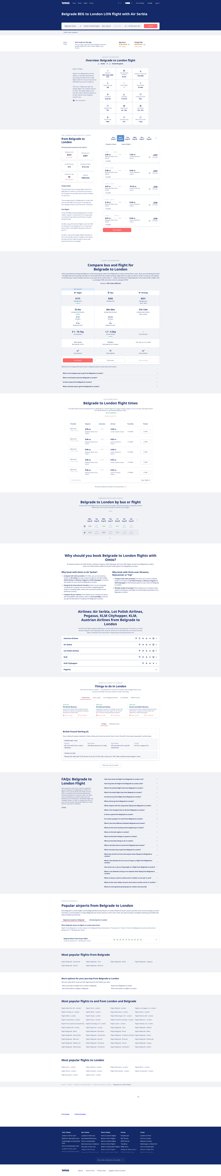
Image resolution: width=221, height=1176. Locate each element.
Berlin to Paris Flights (108, 1138)
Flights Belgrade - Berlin (118, 962)
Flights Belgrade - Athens (143, 1047)
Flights (85, 3)
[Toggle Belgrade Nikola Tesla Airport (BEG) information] (156, 940)
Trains (74, 3)
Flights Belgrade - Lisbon (143, 1035)
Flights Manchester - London (119, 1071)
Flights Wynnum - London (94, 1027)
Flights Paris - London (93, 1008)
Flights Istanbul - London (94, 1071)
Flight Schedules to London (102, 1085)
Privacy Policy (101, 1171)
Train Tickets (66, 1132)
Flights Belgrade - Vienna (69, 966)
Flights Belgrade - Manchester (71, 1047)
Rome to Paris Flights (108, 1144)
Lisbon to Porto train (69, 1136)
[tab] (111, 144)
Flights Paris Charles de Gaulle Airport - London (76, 1024)
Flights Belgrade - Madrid (143, 1027)
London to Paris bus (88, 1136)
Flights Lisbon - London (118, 1024)
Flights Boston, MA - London (144, 1016)
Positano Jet (125, 1136)
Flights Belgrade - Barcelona (95, 1031)
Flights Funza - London (93, 1020)
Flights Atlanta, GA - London (144, 1024)
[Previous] (84, 520)
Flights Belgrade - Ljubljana (144, 962)
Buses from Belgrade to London (121, 986)
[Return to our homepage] (66, 3)
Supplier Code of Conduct (117, 1171)
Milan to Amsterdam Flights (110, 1147)
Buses (79, 3)
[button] (106, 26)
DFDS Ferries (125, 1141)
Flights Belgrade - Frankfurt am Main (122, 1035)
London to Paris (145, 1136)
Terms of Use (90, 1171)
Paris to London (145, 1138)
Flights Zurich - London (93, 1075)
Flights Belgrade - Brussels (119, 1039)
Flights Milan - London (68, 1016)
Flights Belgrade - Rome (118, 1031)
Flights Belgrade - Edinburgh (144, 1039)
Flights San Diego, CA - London (96, 1024)
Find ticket (69, 157)
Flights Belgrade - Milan (142, 1031)
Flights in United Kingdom (82, 1085)
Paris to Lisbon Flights (108, 1136)
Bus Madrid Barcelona (88, 1138)
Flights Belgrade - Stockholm (95, 1047)
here (124, 486)
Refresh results (109, 416)
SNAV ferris (124, 1147)
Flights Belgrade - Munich (94, 1039)
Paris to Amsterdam (88, 1141)
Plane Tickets (105, 1132)
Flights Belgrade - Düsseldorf (119, 1047)
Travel (142, 1132)
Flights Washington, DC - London (121, 1016)
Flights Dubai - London (93, 1016)
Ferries (91, 3)
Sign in (157, 3)
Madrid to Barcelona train (70, 1138)
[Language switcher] (129, 3)
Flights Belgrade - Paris (93, 962)
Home (63, 1085)
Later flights (145, 480)
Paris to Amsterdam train (70, 1146)
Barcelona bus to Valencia (90, 1144)
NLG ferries (124, 1138)
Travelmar (124, 1144)
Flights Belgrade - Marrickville (71, 1035)
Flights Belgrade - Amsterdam (95, 1035)
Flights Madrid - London (118, 1008)
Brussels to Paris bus (88, 1147)
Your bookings (140, 3)
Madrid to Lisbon (146, 1141)
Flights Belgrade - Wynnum (70, 1039)
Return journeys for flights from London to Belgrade (79, 986)
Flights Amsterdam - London (70, 1020)
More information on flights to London (124, 988)
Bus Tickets (85, 1132)
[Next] (156, 138)
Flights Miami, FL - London (143, 1020)
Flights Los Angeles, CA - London (145, 1008)
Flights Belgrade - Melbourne (70, 1043)
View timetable (69, 179)
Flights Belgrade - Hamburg (95, 1043)
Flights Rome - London (142, 1012)
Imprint (80, 1171)
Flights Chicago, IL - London (70, 1012)
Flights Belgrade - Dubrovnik (70, 962)
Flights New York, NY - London (71, 1008)
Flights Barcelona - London (119, 1012)
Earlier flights (76, 480)
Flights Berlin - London (93, 1012)
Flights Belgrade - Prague (143, 1043)
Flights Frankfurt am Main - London (122, 1020)
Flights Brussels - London (69, 1075)
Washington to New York (148, 1144)
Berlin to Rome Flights (108, 1141)
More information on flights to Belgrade (75, 988)
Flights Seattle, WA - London (70, 1027)
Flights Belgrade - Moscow (94, 966)
